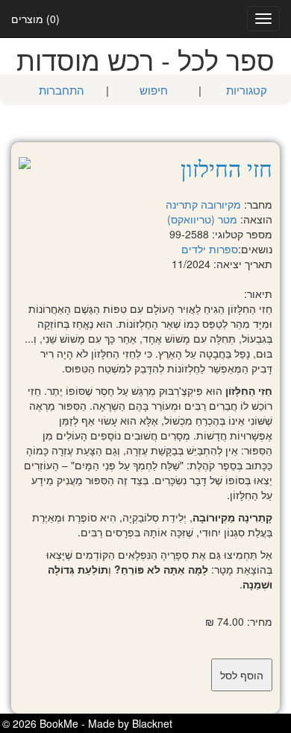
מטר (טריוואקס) (202, 219)
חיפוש (154, 90)
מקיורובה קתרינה (203, 204)
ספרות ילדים (209, 248)
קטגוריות (246, 90)
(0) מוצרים (35, 18)
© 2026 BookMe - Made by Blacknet (87, 723)
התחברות (61, 90)
